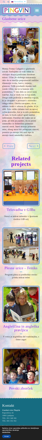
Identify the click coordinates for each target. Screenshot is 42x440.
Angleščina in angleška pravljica (21, 328)
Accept (6, 436)
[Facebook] (9, 5)
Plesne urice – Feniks (21, 268)
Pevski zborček (21, 388)
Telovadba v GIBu (21, 210)
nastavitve (6, 432)
